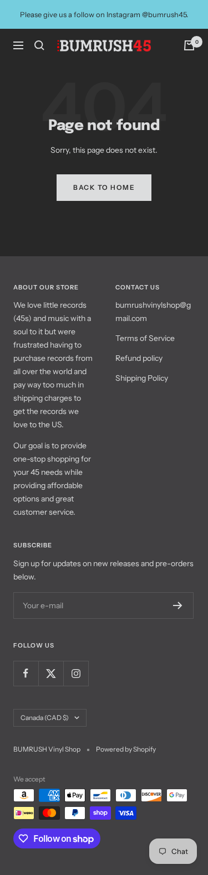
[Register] (177, 605)
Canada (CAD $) (45, 717)
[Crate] (189, 45)
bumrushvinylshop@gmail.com (153, 311)
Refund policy (139, 358)
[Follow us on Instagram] (75, 673)
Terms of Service (145, 338)
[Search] (39, 45)
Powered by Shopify (126, 749)
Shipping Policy (141, 378)
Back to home (104, 187)
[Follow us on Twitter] (50, 673)
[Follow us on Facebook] (25, 673)
